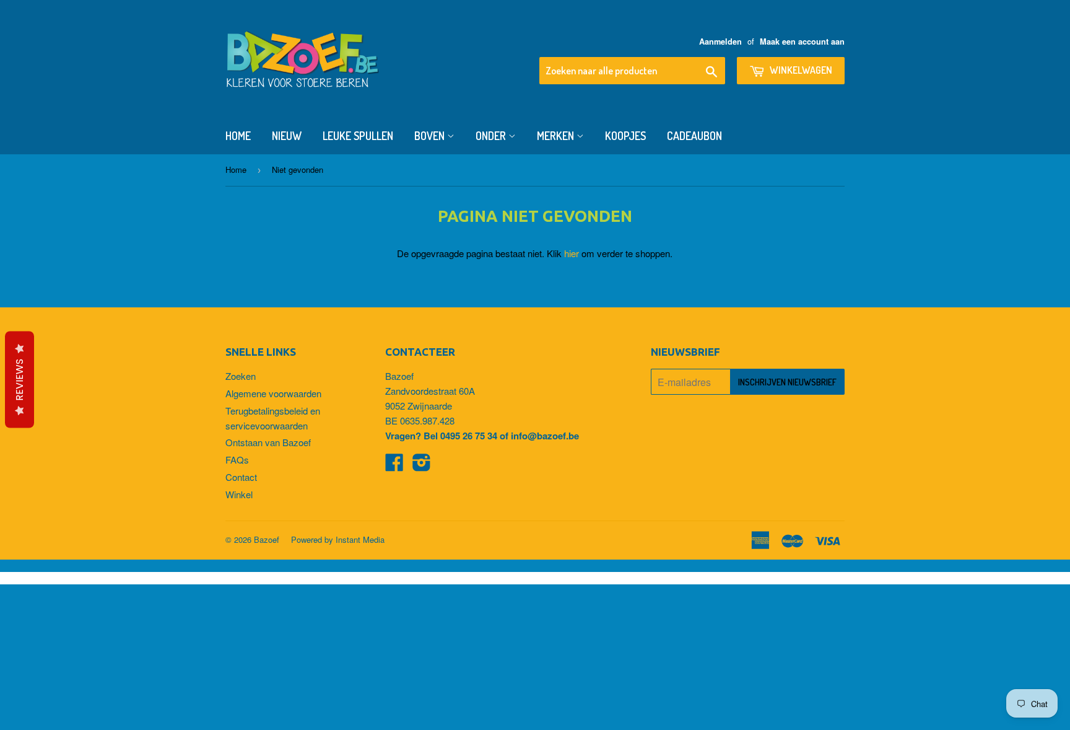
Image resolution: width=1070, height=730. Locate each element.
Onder (492, 136)
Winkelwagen (800, 70)
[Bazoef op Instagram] (421, 465)
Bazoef (266, 539)
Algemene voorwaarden (273, 393)
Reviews (19, 380)
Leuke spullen (358, 136)
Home (238, 136)
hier (571, 253)
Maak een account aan (802, 41)
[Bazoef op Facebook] (394, 465)
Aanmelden (720, 41)
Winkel (239, 494)
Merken (556, 136)
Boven (430, 136)
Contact (241, 476)
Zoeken (240, 375)
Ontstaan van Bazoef (268, 442)
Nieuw (287, 136)
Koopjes (625, 136)
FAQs (237, 459)
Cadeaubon (694, 136)
